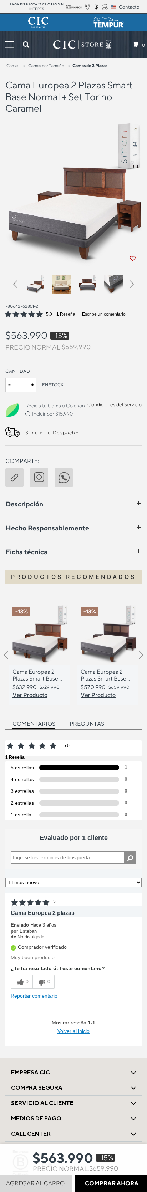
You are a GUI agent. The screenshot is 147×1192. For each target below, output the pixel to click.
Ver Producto (29, 695)
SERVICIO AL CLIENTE (42, 1103)
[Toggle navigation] (10, 45)
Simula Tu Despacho (52, 432)
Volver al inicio (73, 1031)
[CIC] (38, 22)
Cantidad (17, 371)
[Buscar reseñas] (130, 857)
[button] (19, 285)
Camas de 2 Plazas (89, 65)
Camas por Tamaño (46, 65)
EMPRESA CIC (30, 1072)
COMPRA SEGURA (36, 1087)
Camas (12, 65)
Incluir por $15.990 (52, 414)
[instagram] (42, 476)
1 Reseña (65, 314)
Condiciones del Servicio (114, 404)
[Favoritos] (133, 258)
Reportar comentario (34, 996)
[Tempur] (109, 22)
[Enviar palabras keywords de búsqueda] (26, 45)
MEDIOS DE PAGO (36, 1118)
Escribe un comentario (104, 314)
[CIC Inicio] (78, 44)
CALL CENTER (31, 1133)
